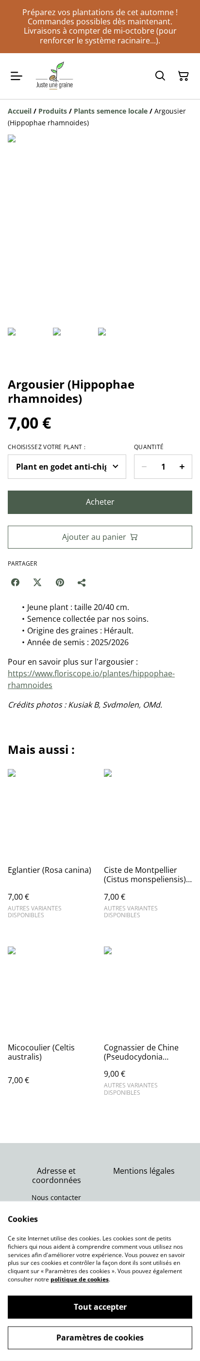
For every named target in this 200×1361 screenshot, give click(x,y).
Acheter (100, 501)
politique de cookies (79, 1279)
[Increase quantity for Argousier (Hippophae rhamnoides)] (182, 466)
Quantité (149, 447)
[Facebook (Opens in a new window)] (15, 582)
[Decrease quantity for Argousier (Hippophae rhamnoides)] (144, 466)
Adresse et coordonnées (56, 1175)
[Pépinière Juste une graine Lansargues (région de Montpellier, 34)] (55, 76)
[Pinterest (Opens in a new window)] (59, 582)
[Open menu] (16, 76)
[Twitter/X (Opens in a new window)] (37, 582)
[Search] (160, 76)
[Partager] (82, 582)
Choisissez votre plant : (46, 447)
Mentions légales (144, 1170)
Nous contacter (56, 1197)
